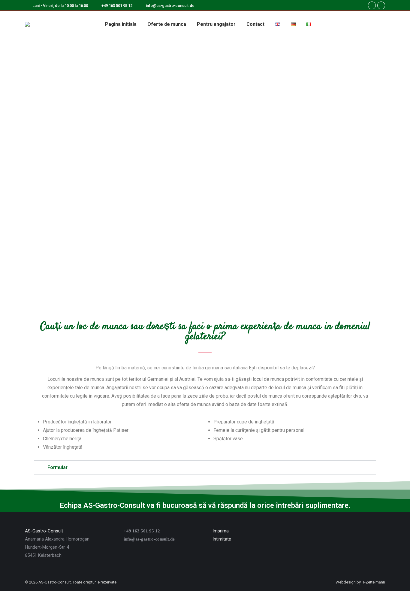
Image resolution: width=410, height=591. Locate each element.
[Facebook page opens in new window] (372, 5)
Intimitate (222, 539)
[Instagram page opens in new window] (381, 5)
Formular (57, 467)
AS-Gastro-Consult (44, 531)
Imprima (221, 531)
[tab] (205, 467)
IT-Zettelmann (373, 582)
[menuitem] (121, 24)
